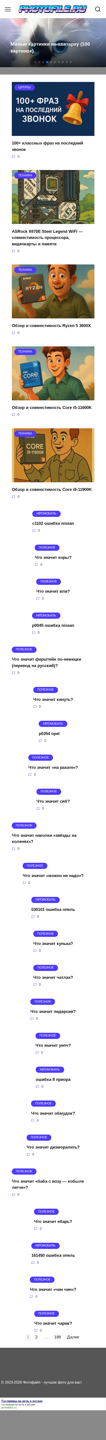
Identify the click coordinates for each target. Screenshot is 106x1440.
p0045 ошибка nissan (53, 625)
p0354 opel (49, 733)
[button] (35, 62)
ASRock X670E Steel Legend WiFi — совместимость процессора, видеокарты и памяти (47, 237)
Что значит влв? (53, 591)
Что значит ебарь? (53, 1221)
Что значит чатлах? (53, 977)
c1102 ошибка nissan (53, 523)
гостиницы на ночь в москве (18, 1404)
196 (57, 1337)
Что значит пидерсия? (53, 1011)
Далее (73, 1337)
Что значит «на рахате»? (53, 767)
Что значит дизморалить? (53, 1147)
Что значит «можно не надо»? (53, 875)
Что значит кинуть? (53, 699)
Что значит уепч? (53, 1045)
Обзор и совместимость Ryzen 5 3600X (51, 325)
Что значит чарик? (53, 1323)
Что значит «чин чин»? (53, 1289)
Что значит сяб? (53, 801)
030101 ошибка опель (53, 909)
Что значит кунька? (53, 943)
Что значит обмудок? (53, 1113)
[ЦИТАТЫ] (53, 133)
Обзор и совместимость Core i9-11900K (52, 489)
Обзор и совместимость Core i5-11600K (52, 407)
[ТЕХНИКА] (53, 221)
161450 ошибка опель (53, 1255)
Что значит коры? (53, 557)
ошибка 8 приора (53, 1079)
